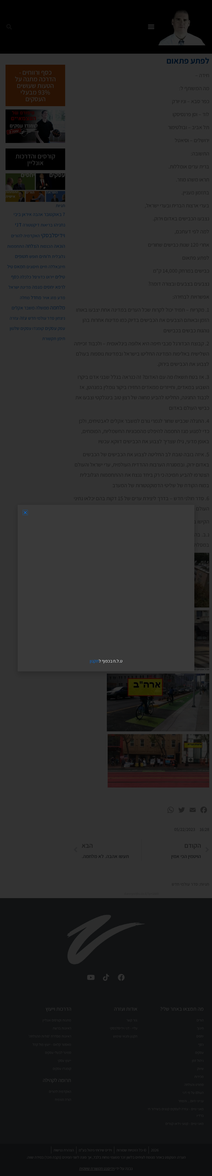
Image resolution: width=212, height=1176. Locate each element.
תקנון (94, 661)
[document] (106, 588)
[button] (25, 512)
